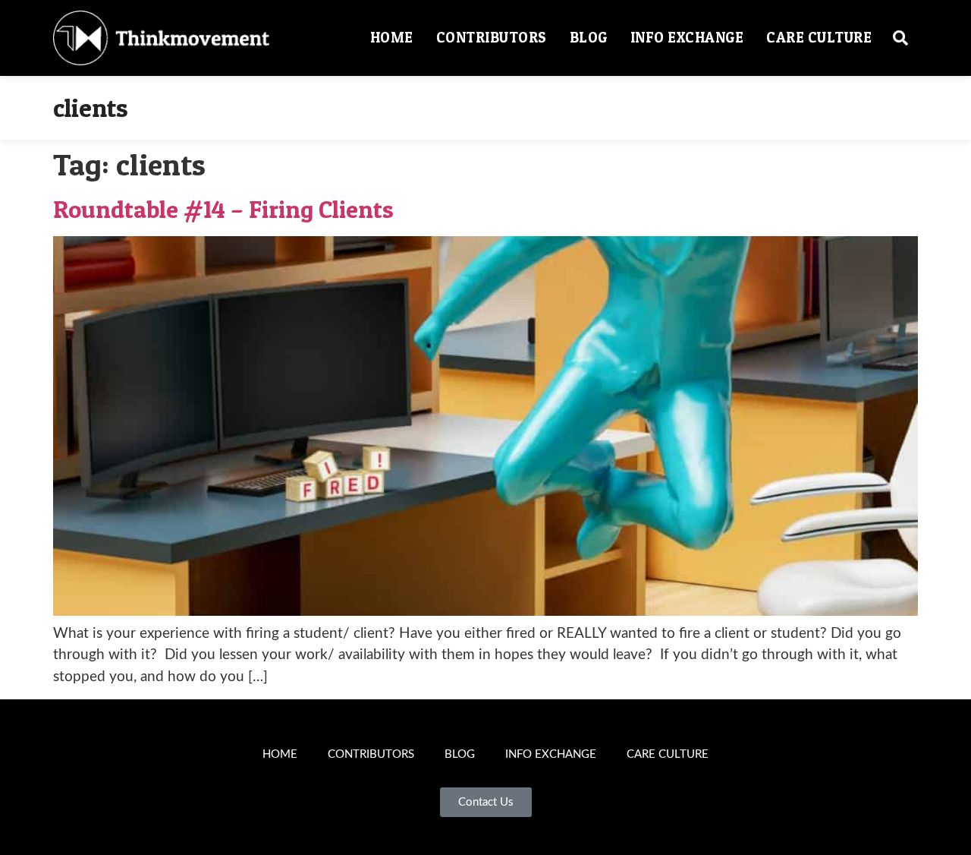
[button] (900, 38)
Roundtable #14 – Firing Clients (223, 209)
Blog (589, 37)
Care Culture (819, 37)
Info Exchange (687, 37)
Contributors (491, 37)
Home (391, 37)
